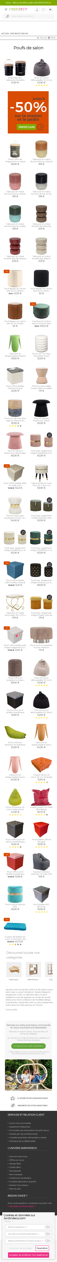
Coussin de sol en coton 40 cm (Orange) (41, 776)
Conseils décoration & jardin (22, 1181)
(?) (26, 1227)
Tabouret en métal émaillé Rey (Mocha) (41, 225)
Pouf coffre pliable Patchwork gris (15, 387)
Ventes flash (15, 1163)
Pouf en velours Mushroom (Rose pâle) (15, 452)
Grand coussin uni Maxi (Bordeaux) (41, 808)
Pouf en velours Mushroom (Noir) (41, 419)
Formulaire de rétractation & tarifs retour (29, 1130)
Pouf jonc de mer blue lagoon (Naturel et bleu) (15, 420)
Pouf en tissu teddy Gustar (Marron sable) (41, 387)
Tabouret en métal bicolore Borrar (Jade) (15, 225)
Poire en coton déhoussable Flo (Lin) (41, 679)
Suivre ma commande (20, 1123)
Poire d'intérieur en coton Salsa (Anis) (15, 808)
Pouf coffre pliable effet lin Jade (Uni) (15, 484)
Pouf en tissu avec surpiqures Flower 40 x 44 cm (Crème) (15, 517)
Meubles (15, 33)
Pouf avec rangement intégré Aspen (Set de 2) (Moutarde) (41, 615)
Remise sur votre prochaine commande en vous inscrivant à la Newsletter (28, 1026)
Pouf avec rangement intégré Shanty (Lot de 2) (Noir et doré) (41, 582)
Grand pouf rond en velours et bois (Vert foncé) (41, 323)
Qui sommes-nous (18, 1156)
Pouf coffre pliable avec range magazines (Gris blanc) (15, 647)
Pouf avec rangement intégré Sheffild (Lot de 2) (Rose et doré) (41, 453)
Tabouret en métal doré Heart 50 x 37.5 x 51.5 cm (15, 615)
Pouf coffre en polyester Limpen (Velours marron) (15, 680)
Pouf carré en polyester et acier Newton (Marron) (41, 647)
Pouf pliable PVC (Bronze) (41, 905)
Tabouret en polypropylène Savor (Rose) (15, 777)
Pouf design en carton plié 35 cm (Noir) (41, 289)
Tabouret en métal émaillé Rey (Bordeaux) (15, 257)
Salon (24, 33)
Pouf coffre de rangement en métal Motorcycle (15, 161)
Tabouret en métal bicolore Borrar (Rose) (15, 192)
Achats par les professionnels (23, 1134)
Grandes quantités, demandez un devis (27, 1137)
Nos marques (15, 1174)
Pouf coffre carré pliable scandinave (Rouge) (15, 874)
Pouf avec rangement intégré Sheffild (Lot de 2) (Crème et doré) (15, 550)
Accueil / (5, 33)
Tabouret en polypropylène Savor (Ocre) (41, 744)
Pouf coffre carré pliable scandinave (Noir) (15, 712)
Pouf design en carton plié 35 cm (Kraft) (15, 322)
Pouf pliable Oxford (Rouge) (41, 840)
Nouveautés (15, 1171)
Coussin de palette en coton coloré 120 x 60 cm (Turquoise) (15, 939)
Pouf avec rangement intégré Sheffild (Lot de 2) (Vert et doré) (41, 550)
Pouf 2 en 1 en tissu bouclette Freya (41, 354)
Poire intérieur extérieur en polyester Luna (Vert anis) (15, 744)
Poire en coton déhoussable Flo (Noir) (41, 711)
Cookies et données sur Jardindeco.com (19, 1217)
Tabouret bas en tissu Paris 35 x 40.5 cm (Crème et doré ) (41, 485)
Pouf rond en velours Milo (15, 905)
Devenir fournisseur (18, 1185)
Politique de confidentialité (22, 1141)
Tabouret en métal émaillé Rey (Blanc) (41, 257)
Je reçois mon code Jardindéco (29, 1046)
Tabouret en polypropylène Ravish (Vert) (15, 355)
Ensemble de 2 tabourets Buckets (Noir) (15, 80)
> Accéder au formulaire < (22, 1206)
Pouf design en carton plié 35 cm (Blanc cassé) (15, 290)
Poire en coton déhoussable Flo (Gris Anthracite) (41, 80)
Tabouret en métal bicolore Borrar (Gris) (41, 192)
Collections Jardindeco (20, 1178)
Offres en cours (16, 1160)
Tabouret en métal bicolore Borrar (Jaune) (41, 160)
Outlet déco (15, 1167)
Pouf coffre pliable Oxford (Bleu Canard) (15, 581)
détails (7, 1221)
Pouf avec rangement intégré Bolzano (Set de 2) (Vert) (41, 517)
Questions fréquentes (19, 1126)
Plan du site (15, 1189)
